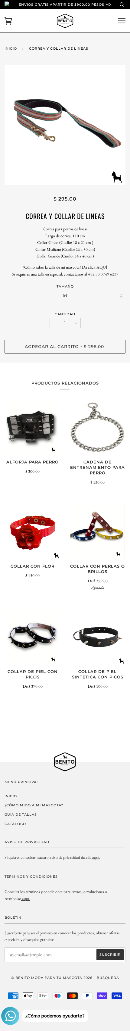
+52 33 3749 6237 (103, 274)
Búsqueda (108, 978)
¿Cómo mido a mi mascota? (34, 805)
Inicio (11, 48)
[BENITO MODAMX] (21, 898)
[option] (65, 125)
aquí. (96, 857)
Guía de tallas (21, 814)
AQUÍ (101, 267)
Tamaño (65, 286)
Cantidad (65, 314)
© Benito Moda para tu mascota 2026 (52, 978)
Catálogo (15, 824)
